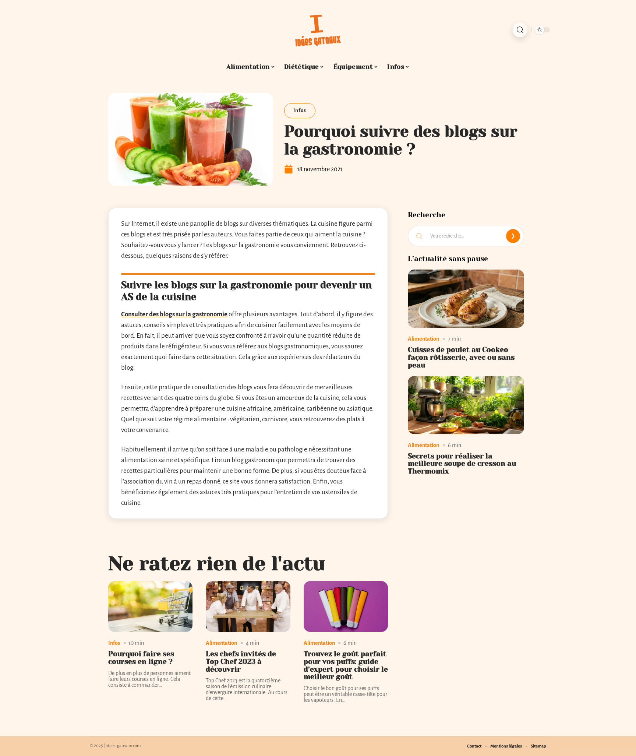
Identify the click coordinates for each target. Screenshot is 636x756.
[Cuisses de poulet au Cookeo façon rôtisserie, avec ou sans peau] (466, 299)
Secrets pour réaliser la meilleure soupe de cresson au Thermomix (462, 464)
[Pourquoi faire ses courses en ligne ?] (150, 606)
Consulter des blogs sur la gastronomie (174, 314)
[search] (520, 29)
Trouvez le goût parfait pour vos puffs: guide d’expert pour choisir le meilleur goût (346, 665)
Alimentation (221, 643)
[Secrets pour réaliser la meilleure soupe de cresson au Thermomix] (466, 405)
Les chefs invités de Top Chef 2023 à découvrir (241, 662)
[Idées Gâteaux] (318, 30)
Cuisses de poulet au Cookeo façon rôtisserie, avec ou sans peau (461, 357)
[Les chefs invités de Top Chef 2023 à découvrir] (248, 606)
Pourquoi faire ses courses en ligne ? (141, 658)
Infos (299, 110)
